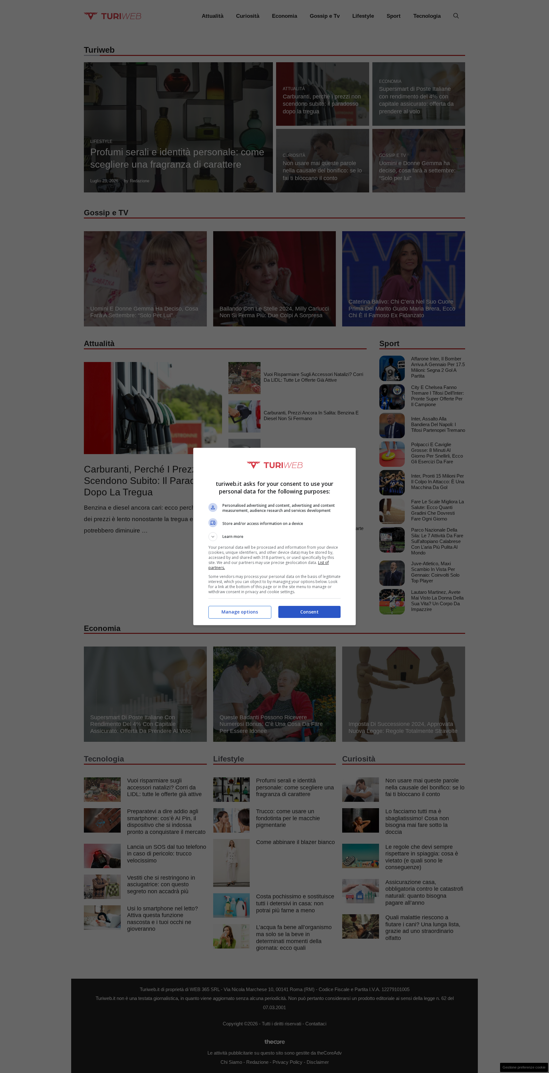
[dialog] (274, 536)
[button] (274, 536)
